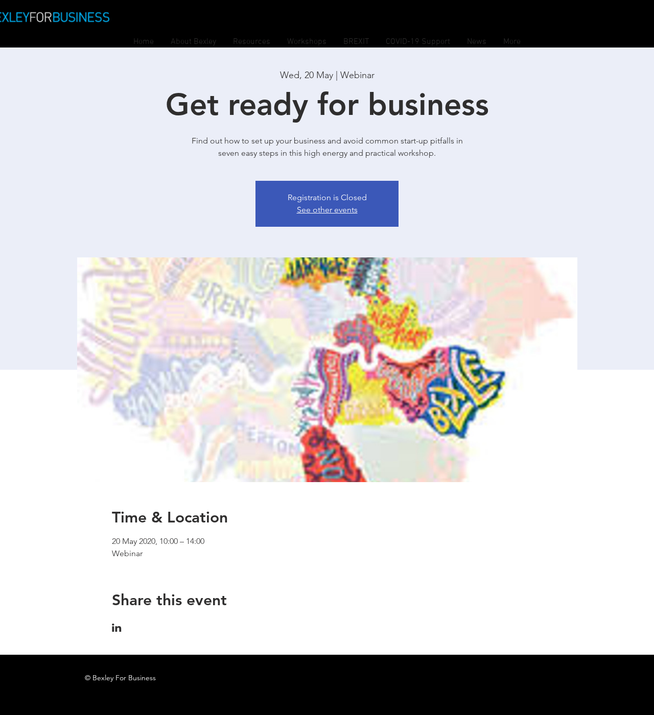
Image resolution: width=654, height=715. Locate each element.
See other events (327, 209)
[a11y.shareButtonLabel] (117, 628)
